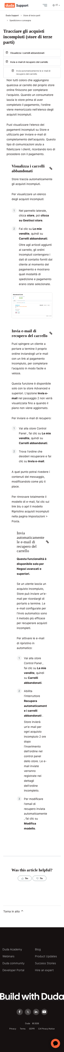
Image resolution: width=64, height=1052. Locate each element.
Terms (22, 1028)
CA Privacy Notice (46, 1028)
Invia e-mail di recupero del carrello (29, 62)
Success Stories (45, 963)
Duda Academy (12, 949)
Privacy (12, 1028)
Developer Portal (13, 970)
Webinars (8, 956)
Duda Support (12, 15)
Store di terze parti (31, 15)
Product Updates (46, 956)
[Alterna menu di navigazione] (44, 5)
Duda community (13, 963)
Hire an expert (44, 970)
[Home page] (16, 5)
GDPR (31, 1028)
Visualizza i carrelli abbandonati (27, 52)
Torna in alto (12, 911)
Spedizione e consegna (20, 20)
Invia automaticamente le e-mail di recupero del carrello (33, 72)
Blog (38, 949)
